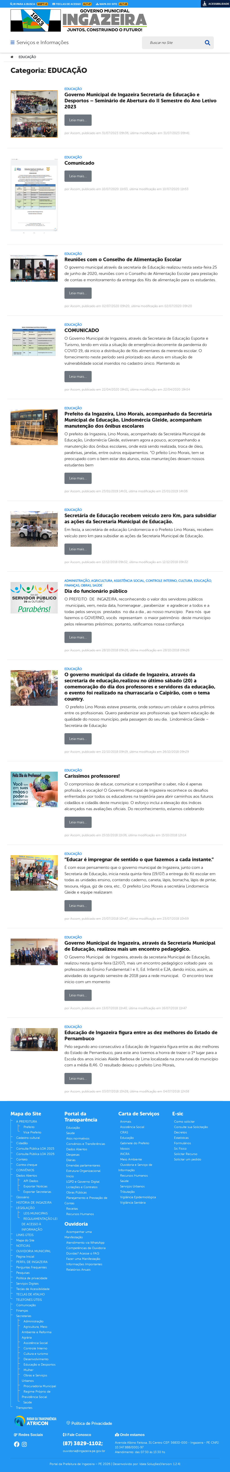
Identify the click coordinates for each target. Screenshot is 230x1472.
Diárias (70, 1160)
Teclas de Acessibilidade (33, 1289)
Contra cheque (26, 1164)
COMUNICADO (81, 330)
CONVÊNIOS (25, 1170)
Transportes (24, 1407)
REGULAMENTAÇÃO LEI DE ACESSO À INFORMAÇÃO (40, 1224)
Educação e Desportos (39, 1364)
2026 (106, 1464)
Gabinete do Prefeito (134, 1143)
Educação (73, 1127)
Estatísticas (181, 1137)
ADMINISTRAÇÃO (77, 580)
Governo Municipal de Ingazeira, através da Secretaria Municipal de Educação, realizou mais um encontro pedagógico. (139, 946)
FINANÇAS (71, 585)
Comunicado (79, 163)
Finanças (22, 1310)
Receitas (72, 1208)
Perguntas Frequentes (31, 1267)
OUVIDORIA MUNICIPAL (33, 1251)
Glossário (22, 1197)
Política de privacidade (31, 1278)
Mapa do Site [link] (113, 4)
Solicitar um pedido (187, 1159)
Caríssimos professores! (92, 776)
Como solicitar (184, 1121)
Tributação (127, 1191)
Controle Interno (35, 1348)
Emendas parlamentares (83, 1165)
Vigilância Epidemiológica (138, 1197)
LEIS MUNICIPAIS (36, 1213)
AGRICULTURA (101, 580)
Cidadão (22, 1143)
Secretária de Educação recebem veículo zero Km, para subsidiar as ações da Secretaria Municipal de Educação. (140, 518)
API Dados (31, 1181)
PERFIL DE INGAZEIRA (32, 1262)
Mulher (28, 1370)
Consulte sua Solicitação (191, 1127)
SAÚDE (97, 585)
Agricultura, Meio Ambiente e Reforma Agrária (36, 1332)
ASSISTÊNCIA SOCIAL (129, 580)
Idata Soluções (149, 1464)
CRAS (124, 1132)
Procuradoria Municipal (40, 1386)
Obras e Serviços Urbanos (34, 1378)
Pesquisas (23, 1272)
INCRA (125, 1154)
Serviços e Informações (43, 42)
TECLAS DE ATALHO (30, 1294)
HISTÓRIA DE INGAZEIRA (34, 1202)
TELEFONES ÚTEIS (29, 1299)
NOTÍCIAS (23, 1245)
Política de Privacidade (91, 1423)
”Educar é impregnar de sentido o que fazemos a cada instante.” (139, 859)
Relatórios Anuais (78, 1269)
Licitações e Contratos (81, 1187)
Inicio (70, 1176)
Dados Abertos (26, 1175)
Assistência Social (36, 1343)
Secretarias (23, 1316)
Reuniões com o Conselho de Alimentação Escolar (122, 259)
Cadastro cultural (28, 1137)
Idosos (125, 1148)
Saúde (27, 1402)
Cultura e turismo (36, 1353)
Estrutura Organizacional (83, 1171)
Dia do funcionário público (95, 591)
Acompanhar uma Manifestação (78, 1234)
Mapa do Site (25, 1240)
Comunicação (26, 1305)
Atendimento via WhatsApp (85, 1242)
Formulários (182, 1143)
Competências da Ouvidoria (86, 1248)
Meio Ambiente (131, 1159)
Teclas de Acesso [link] (73, 4)
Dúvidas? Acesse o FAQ (82, 1253)
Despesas (73, 1154)
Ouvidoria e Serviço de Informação (135, 1167)
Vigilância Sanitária (133, 1202)
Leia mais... (78, 120)
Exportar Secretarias (37, 1191)
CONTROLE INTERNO (161, 580)
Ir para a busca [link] (30, 4)
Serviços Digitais (27, 1283)
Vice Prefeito (32, 1132)
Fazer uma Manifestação (83, 1259)
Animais (125, 1121)
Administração (34, 1321)
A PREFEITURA (26, 1121)
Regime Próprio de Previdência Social (36, 1394)
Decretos (180, 1132)
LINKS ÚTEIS (24, 1235)
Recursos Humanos (80, 1214)
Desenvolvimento (36, 1359)
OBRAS (86, 585)
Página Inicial (25, 1256)
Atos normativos (77, 1138)
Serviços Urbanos (132, 1186)
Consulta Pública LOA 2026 (35, 1154)
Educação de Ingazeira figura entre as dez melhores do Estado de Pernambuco (140, 1035)
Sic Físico (180, 1148)
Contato (22, 1159)
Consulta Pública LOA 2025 (35, 1148)
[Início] (12, 57)
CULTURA (185, 580)
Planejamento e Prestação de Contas (85, 1200)
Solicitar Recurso (185, 1154)
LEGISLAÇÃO (25, 1208)
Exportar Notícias (35, 1186)
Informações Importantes (84, 1264)
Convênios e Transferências (85, 1144)
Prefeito (29, 1127)
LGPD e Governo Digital (83, 1181)
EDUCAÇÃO (73, 89)
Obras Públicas (76, 1192)
